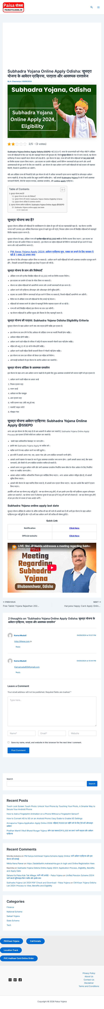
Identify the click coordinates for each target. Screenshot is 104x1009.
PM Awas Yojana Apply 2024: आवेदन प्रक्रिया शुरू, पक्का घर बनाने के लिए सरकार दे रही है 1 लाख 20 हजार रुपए (51, 253)
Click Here (74, 528)
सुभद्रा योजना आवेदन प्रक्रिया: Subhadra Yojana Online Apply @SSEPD (37, 205)
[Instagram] (10, 979)
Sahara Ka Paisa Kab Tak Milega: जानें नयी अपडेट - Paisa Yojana (34, 875)
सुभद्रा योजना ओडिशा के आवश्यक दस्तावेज (27, 202)
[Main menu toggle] (98, 7)
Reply (18, 647)
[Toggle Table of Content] (61, 189)
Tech (9, 925)
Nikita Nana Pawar (15, 863)
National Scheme (14, 911)
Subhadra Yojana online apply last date (29, 207)
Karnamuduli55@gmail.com (27, 667)
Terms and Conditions (89, 986)
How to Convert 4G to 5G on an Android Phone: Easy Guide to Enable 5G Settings (44, 818)
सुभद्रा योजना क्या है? (17, 193)
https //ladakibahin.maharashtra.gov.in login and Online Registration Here (60, 863)
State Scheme (13, 920)
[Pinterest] (15, 979)
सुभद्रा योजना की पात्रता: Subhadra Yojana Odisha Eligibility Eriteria (38, 199)
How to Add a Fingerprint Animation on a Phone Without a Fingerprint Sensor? (43, 814)
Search (10, 779)
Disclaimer (89, 983)
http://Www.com (22, 641)
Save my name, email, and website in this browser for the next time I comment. (46, 742)
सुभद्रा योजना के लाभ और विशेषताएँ (25, 196)
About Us (89, 976)
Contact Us (89, 980)
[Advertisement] (52, 48)
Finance (10, 907)
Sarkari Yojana (13, 916)
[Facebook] (20, 979)
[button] (91, 7)
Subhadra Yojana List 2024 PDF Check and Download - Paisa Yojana (38, 883)
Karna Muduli (20, 635)
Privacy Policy (89, 973)
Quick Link (24, 210)
